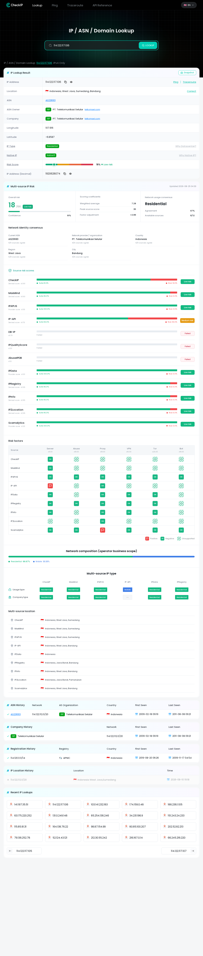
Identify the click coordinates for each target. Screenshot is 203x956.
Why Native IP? (187, 155)
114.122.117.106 (44, 63)
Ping (55, 5)
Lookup (37, 5)
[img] (51, 164)
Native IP (12, 155)
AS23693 (51, 100)
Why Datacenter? (185, 146)
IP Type (11, 146)
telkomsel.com (92, 109)
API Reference (102, 5)
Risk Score (13, 164)
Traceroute (75, 5)
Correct (191, 91)
